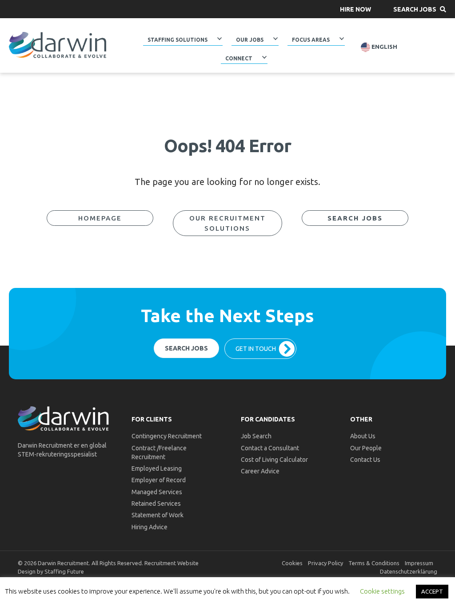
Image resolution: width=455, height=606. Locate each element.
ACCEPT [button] (432, 591)
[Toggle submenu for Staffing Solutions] (219, 38)
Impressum (419, 563)
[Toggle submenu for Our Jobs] (275, 38)
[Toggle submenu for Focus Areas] (342, 38)
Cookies (292, 563)
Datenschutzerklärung (408, 571)
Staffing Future (64, 571)
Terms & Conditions (373, 563)
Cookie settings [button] (382, 591)
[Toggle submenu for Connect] (264, 57)
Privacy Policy (325, 563)
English (383, 46)
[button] (355, 9)
